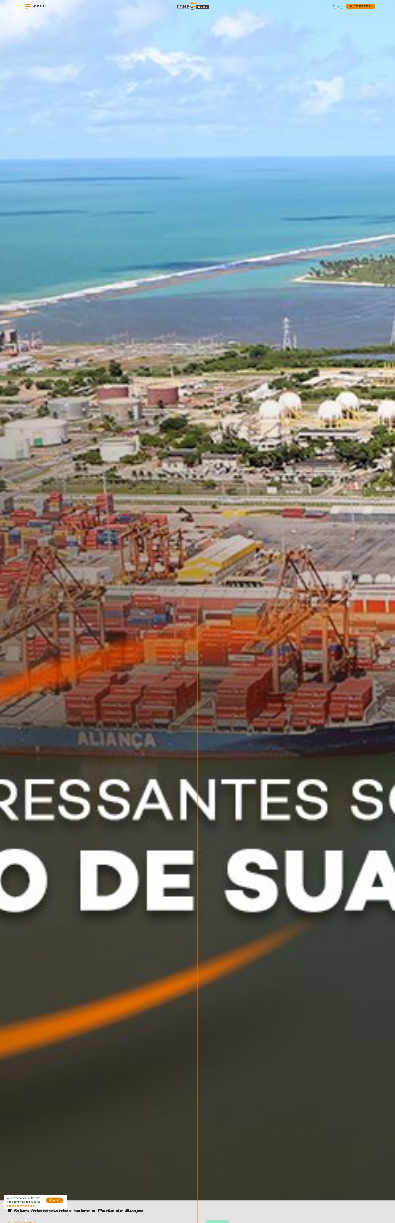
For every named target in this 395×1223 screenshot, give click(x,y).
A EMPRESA (360, 6)
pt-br (338, 13)
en (338, 6)
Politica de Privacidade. (21, 1205)
